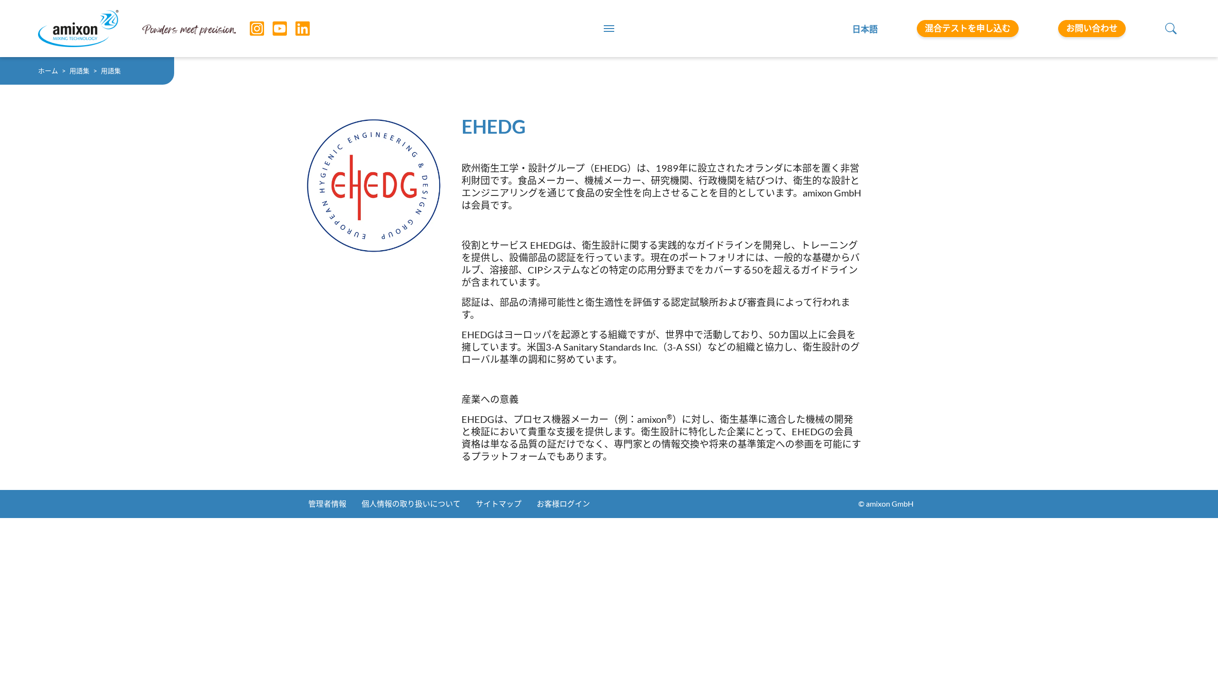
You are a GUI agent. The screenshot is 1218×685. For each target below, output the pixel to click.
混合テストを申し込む (968, 28)
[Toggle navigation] (609, 28)
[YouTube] (272, 28)
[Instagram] (249, 28)
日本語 (865, 29)
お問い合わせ (1092, 28)
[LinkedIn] (295, 28)
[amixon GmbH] (78, 28)
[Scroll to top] (1194, 661)
